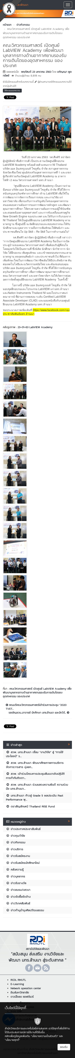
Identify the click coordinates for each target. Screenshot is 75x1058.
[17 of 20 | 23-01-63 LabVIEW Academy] (37, 617)
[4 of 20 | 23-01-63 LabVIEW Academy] (37, 391)
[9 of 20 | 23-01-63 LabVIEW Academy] (37, 478)
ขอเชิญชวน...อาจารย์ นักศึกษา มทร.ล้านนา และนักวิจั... (38, 713)
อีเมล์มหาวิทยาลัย (20, 993)
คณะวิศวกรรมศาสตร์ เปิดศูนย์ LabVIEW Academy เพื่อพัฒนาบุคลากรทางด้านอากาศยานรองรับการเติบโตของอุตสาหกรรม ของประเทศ (37, 692)
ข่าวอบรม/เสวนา (20, 889)
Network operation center (26, 988)
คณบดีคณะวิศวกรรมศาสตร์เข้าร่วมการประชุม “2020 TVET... (36, 707)
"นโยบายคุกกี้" (12, 1040)
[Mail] (37, 968)
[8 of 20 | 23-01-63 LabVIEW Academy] (37, 461)
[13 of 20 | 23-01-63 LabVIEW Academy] (37, 548)
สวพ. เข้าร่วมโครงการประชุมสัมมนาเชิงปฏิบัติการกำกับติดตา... (35, 775)
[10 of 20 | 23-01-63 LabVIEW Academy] (37, 496)
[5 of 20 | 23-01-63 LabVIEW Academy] (37, 409)
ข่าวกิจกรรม (17, 842)
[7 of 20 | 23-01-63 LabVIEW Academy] (37, 444)
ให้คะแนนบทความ (12, 90)
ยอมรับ (64, 1047)
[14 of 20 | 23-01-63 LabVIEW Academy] (37, 565)
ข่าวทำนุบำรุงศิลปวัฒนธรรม (27, 910)
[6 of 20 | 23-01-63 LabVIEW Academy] (37, 426)
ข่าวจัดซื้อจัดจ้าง (20, 896)
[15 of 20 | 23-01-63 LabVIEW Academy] (37, 583)
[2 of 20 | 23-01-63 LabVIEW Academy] (37, 357)
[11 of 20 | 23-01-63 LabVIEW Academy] (37, 513)
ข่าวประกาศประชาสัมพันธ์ (25, 829)
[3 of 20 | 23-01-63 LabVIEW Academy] (37, 374)
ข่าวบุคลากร (17, 876)
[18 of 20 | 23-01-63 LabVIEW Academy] (37, 635)
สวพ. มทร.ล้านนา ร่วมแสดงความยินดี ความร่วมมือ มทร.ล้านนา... (37, 786)
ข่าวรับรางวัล (18, 883)
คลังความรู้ (17, 869)
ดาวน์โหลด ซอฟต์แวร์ (22, 997)
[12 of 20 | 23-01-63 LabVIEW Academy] (37, 530)
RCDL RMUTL (18, 980)
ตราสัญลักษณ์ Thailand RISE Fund (32, 806)
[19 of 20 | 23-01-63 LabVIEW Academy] (37, 652)
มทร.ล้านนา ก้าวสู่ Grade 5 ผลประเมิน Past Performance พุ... (34, 797)
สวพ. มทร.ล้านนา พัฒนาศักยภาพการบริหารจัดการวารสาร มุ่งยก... (35, 765)
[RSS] (46, 968)
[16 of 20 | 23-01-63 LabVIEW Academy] (37, 600)
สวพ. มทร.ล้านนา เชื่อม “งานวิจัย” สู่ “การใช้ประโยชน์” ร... (34, 754)
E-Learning (17, 984)
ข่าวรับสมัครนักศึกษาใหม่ (25, 863)
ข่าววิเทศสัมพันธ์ (20, 903)
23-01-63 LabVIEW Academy (35, 327)
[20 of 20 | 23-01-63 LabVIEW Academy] (37, 670)
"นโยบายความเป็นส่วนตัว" (44, 1036)
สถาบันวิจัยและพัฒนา (15, 4)
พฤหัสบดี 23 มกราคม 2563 (36, 72)
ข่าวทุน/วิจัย (17, 835)
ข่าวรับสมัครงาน (20, 856)
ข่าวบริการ (16, 849)
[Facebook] (29, 968)
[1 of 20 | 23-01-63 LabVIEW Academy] (37, 339)
